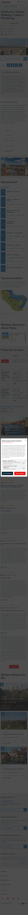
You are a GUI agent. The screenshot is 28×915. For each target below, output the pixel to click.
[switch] (23, 463)
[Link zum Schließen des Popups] (25, 440)
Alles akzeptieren (20, 473)
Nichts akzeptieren (7, 473)
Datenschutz (10, 442)
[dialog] (14, 457)
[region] (14, 464)
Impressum (4, 442)
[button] (22, 463)
